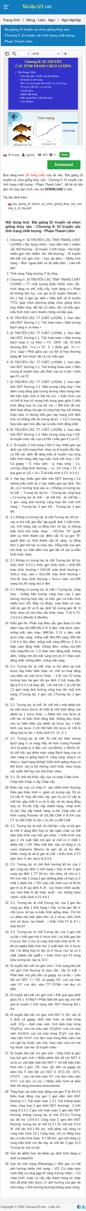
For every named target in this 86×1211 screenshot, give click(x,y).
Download (64, 165)
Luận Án (54, 1207)
